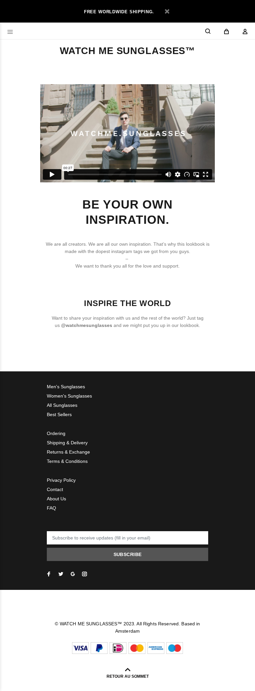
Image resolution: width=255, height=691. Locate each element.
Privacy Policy (61, 480)
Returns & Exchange (68, 452)
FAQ (51, 508)
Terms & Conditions (67, 461)
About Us (56, 498)
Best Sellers (59, 414)
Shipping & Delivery (67, 442)
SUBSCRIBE (128, 554)
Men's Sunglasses (66, 386)
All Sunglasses (62, 405)
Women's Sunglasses (69, 396)
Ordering (56, 433)
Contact (55, 489)
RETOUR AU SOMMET (128, 676)
